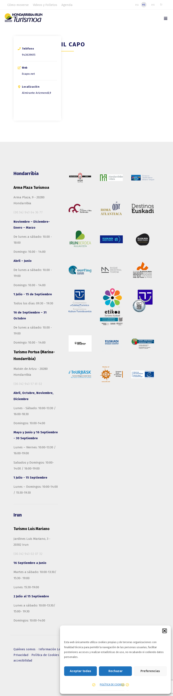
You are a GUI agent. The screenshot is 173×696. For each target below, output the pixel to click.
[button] (164, 631)
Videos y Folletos (45, 5)
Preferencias (150, 671)
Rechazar (115, 671)
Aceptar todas (80, 671)
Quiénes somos (25, 649)
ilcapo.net (28, 74)
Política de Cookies (45, 655)
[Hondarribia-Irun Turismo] (28, 19)
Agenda (67, 5)
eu (137, 4)
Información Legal (52, 649)
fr (161, 4)
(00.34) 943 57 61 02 (28, 384)
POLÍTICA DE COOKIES (112, 684)
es (143, 4)
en (153, 4)
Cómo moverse (18, 5)
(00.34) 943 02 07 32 (28, 554)
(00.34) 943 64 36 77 (28, 212)
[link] (165, 18)
